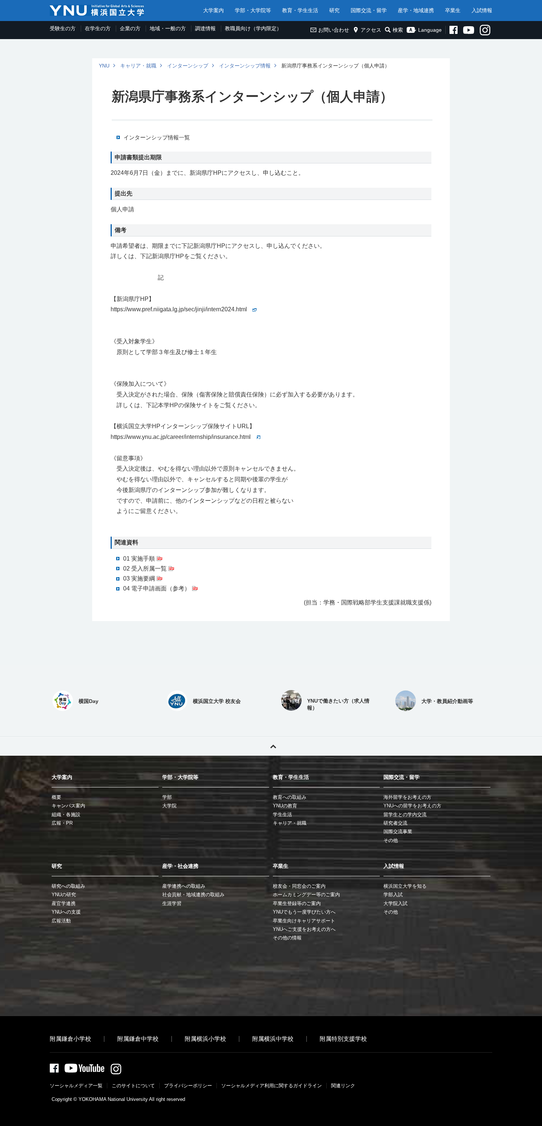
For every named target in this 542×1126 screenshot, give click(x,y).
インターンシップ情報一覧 (157, 138)
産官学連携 (64, 903)
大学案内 (213, 10)
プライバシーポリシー (188, 1085)
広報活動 (61, 921)
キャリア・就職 (138, 66)
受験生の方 (63, 28)
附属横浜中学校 (272, 1039)
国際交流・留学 (369, 10)
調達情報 (205, 28)
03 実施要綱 (139, 578)
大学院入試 (395, 903)
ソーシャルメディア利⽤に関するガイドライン (271, 1085)
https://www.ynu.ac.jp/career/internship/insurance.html (181, 437)
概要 (56, 797)
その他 (390, 840)
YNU (104, 66)
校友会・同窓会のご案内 (299, 886)
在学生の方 (98, 28)
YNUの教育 (285, 805)
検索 (398, 30)
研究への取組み (68, 886)
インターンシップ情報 (245, 66)
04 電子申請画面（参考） (156, 588)
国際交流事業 (397, 831)
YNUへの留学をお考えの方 (412, 805)
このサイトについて (133, 1085)
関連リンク (343, 1085)
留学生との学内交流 (405, 814)
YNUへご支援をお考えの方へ (304, 929)
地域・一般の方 (168, 28)
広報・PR (62, 823)
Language (430, 30)
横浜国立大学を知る (405, 886)
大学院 (169, 805)
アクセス (371, 30)
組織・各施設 (66, 814)
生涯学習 (171, 903)
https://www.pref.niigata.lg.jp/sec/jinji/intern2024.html (179, 309)
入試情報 (482, 10)
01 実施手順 (139, 558)
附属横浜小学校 (205, 1039)
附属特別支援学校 (343, 1039)
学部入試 (393, 894)
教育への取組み (289, 797)
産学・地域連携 (416, 10)
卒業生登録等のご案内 (297, 903)
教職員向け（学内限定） (253, 28)
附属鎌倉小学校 (70, 1039)
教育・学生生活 (300, 10)
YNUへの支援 (66, 912)
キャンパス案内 (68, 805)
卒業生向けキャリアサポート (304, 921)
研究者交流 (395, 823)
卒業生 (453, 10)
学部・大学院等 (253, 10)
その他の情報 (287, 937)
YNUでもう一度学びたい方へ (304, 912)
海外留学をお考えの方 (407, 797)
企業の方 (130, 28)
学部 (167, 797)
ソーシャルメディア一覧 (76, 1085)
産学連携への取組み (183, 886)
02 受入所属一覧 (145, 568)
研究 (334, 10)
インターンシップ (187, 66)
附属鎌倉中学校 (138, 1039)
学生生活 (282, 814)
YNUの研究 (64, 894)
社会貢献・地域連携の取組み (193, 894)
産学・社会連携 (180, 866)
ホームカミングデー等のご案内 (306, 894)
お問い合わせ (333, 30)
